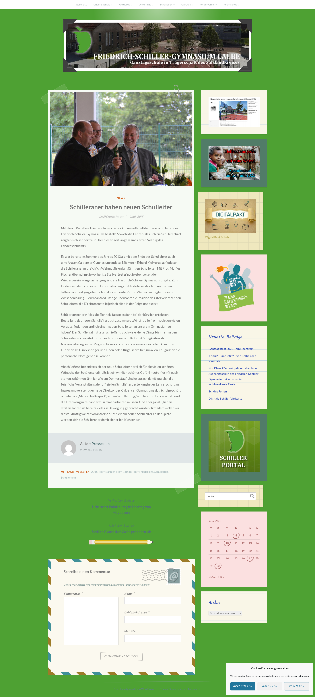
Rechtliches (230, 4)
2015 (94, 471)
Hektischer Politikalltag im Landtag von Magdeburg (121, 506)
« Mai (212, 577)
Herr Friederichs (143, 471)
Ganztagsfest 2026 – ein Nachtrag (231, 348)
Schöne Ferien (218, 391)
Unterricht (145, 4)
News (121, 197)
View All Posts (91, 450)
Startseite (81, 4)
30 (218, 565)
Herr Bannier (107, 471)
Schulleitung (68, 477)
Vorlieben (297, 686)
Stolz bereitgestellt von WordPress (134, 689)
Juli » (220, 577)
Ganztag (186, 4)
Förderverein (207, 4)
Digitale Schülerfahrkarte (225, 398)
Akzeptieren (242, 686)
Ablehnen (269, 686)
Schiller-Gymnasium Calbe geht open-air (121, 528)
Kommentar (73, 594)
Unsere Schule (102, 4)
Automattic (194, 689)
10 (227, 543)
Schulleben (166, 4)
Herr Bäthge (124, 471)
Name (129, 594)
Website (130, 631)
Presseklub (101, 443)
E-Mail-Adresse (136, 612)
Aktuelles (124, 4)
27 (250, 558)
